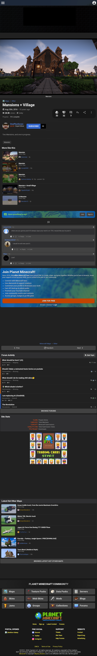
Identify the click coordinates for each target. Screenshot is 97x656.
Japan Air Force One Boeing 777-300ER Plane (33, 527)
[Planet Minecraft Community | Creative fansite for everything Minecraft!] (48, 616)
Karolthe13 (24, 201)
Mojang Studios (39, 654)
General (14, 398)
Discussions (6, 398)
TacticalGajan (24, 554)
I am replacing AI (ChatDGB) (13, 396)
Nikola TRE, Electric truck (26, 516)
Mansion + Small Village (27, 185)
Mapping (15, 362)
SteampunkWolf (10, 240)
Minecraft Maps (45, 344)
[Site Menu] (3, 3)
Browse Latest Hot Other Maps (48, 561)
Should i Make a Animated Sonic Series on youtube (22, 369)
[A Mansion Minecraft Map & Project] (10, 200)
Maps (7, 101)
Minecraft (22, 654)
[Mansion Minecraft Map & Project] (10, 156)
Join (82, 214)
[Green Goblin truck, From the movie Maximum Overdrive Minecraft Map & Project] (8, 508)
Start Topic (90, 355)
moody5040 (24, 168)
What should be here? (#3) (12, 360)
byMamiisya (23, 543)
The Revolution (8, 405)
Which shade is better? (14, 387)
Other (14, 101)
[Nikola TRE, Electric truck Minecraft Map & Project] (8, 519)
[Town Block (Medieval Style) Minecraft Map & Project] (8, 553)
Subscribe (34, 126)
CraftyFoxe (23, 532)
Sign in (90, 214)
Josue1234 (7, 227)
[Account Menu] (94, 3)
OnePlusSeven (16, 124)
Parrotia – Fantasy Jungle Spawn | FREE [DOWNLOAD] (36, 538)
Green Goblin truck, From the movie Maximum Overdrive (37, 505)
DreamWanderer (25, 510)
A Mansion (22, 197)
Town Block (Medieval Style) (27, 550)
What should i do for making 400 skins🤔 (18, 378)
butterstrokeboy (26, 179)
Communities (6, 362)
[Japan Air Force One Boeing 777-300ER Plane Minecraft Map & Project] (8, 531)
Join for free (48, 301)
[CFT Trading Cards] (48, 463)
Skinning (15, 371)
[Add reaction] (16, 236)
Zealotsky (24, 157)
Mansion (7, 142)
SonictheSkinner (92, 371)
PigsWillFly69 (25, 190)
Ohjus (5, 254)
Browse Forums (48, 411)
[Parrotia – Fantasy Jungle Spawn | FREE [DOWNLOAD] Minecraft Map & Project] (8, 542)
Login (55, 305)
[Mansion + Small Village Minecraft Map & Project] (10, 189)
